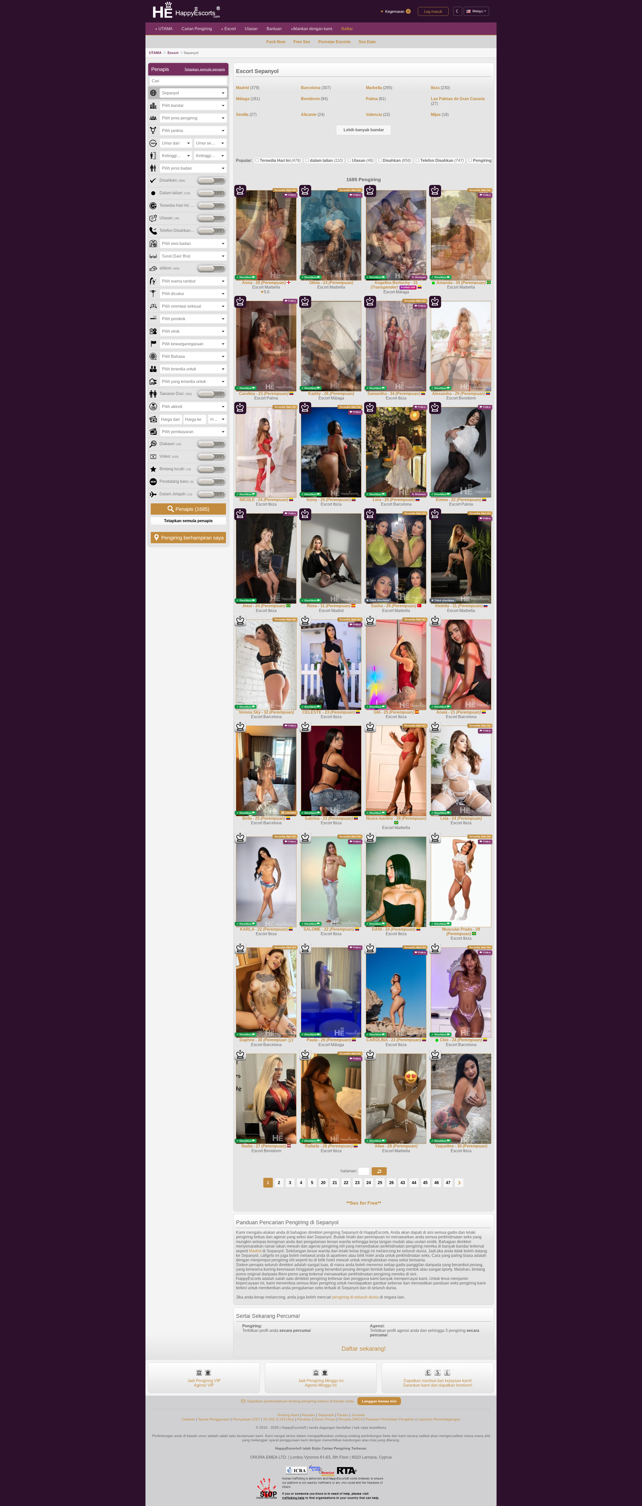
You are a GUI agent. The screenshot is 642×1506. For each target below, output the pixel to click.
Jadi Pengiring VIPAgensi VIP (204, 1383)
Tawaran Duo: (175, 393)
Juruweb (358, 1415)
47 (448, 1183)
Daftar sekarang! (364, 1348)
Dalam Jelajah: (175, 494)
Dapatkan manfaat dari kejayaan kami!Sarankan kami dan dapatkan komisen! (437, 1383)
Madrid (255, 1251)
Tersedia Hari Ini (280, 160)
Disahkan (397, 160)
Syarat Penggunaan (214, 1419)
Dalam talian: (174, 193)
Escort (228, 29)
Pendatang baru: (176, 481)
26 (391, 1183)
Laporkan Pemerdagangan (439, 1419)
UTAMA (164, 29)
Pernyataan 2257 (246, 1419)
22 (346, 1183)
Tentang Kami (288, 1415)
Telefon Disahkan (442, 160)
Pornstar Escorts (334, 42)
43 (402, 1183)
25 (380, 1183)
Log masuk (433, 11)
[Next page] (459, 1183)
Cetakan (188, 1419)
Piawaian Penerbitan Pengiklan (390, 1419)
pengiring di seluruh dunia (355, 1297)
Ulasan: (169, 218)
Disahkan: (172, 180)
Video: (169, 456)
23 (357, 1183)
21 (335, 1183)
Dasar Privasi (324, 1419)
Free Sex (301, 42)
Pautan (342, 1415)
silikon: (169, 268)
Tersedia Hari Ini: (177, 205)
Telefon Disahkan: (177, 230)
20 (323, 1183)
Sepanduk (326, 1415)
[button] (379, 1171)
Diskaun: (170, 444)
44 (414, 1183)
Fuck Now (275, 42)
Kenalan (308, 1415)
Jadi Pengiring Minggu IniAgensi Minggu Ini (321, 1383)
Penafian (304, 1419)
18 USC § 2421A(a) (278, 1419)
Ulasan (362, 160)
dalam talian (326, 160)
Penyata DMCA (350, 1419)
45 (425, 1183)
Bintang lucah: (175, 469)
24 (368, 1183)
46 (436, 1183)
